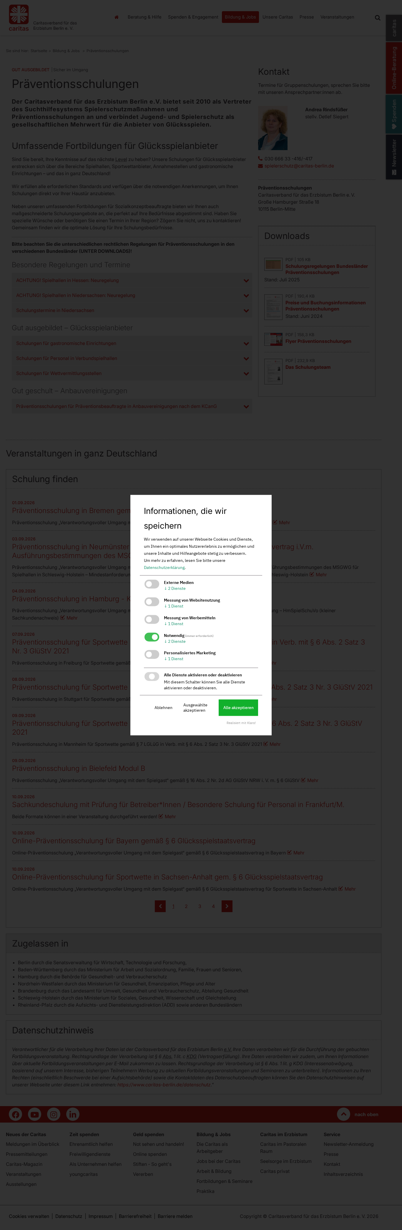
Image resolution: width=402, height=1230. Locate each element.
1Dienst (173, 606)
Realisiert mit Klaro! (241, 723)
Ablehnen (163, 707)
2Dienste (175, 588)
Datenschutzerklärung (164, 567)
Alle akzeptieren (238, 707)
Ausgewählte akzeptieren (195, 707)
